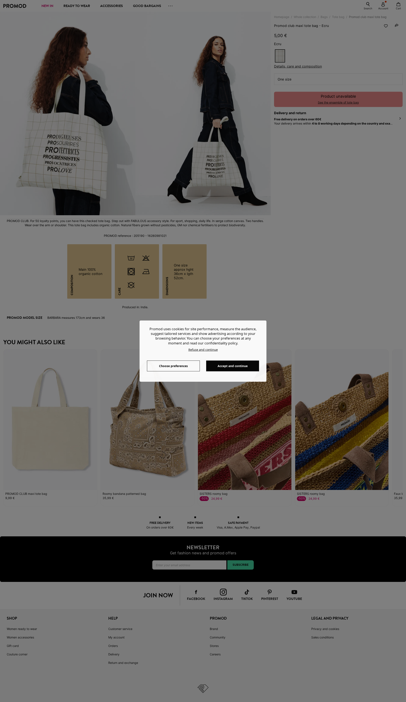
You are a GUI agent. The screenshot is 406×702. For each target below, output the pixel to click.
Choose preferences (173, 366)
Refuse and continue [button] (203, 350)
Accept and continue (233, 366)
